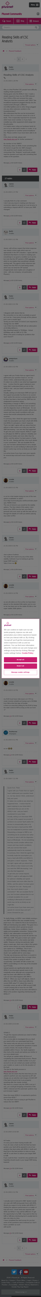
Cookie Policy (27, 653)
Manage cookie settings (20, 672)
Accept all (20, 660)
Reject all (20, 666)
